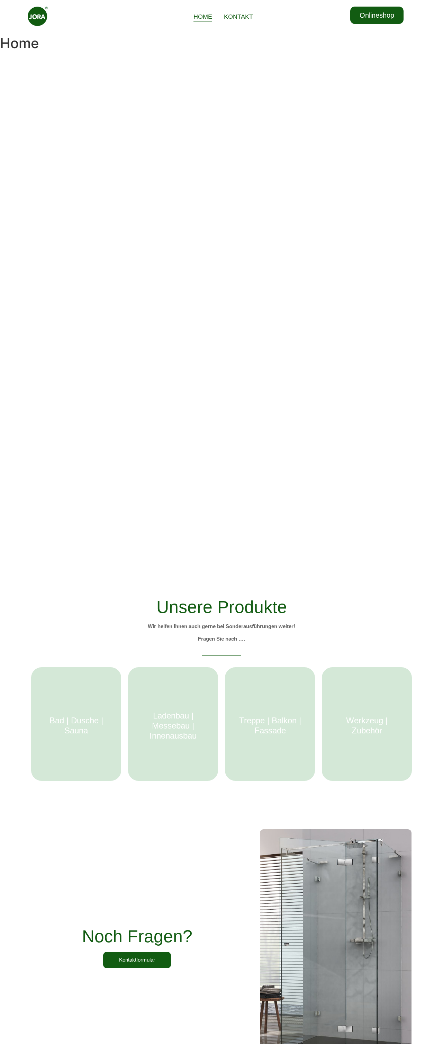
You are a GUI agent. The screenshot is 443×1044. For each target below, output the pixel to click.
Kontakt (238, 16)
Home (202, 16)
